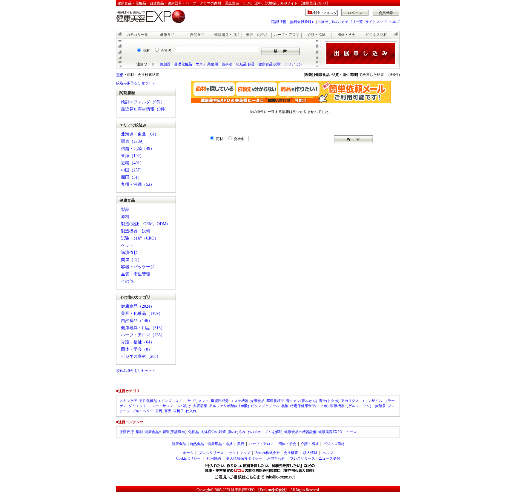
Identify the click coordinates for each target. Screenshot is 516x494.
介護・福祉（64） (137, 342)
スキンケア (128, 401)
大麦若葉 (200, 406)
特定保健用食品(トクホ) (309, 406)
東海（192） (132, 156)
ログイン (355, 13)
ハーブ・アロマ (286, 35)
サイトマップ (376, 22)
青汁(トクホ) (329, 401)
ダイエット (137, 406)
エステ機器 (239, 401)
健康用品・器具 (220, 444)
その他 (127, 281)
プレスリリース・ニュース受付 (315, 458)
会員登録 (386, 13)
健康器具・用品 (226, 35)
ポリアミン (293, 64)
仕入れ (191, 411)
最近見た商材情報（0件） (145, 109)
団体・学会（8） (136, 349)
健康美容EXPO (243, 490)
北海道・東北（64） (140, 134)
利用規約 (214, 458)
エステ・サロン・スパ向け (169, 406)
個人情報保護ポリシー (244, 458)
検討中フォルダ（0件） (143, 102)
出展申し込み (328, 22)
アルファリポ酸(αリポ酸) (229, 406)
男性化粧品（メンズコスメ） (162, 401)
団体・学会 (346, 35)
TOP (119, 75)
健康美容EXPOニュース (337, 432)
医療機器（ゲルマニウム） (351, 406)
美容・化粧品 (257, 35)
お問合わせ (276, 458)
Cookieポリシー (188, 458)
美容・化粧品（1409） (142, 313)
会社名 (166, 50)
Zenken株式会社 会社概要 (276, 453)
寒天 (167, 411)
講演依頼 (129, 252)
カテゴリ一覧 (352, 22)
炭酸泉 (380, 406)
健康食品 (167, 35)
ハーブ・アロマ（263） (143, 335)
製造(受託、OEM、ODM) (144, 224)
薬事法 (227, 64)
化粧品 (193, 432)
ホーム (188, 453)
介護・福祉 (316, 35)
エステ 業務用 (207, 64)
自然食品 (197, 35)
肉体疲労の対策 (213, 432)
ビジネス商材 (376, 35)
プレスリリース (211, 453)
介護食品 (257, 401)
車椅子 (178, 411)
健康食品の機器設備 (300, 432)
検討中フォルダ (324, 13)
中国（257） (132, 170)
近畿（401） (132, 163)
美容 (240, 444)
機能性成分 (220, 401)
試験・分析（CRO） (140, 238)
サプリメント (198, 401)
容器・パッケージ (137, 267)
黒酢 (284, 406)
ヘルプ (394, 22)
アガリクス (350, 401)
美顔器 (165, 64)
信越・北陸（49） (137, 148)
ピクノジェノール (265, 406)
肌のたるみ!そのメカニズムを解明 (255, 432)
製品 (125, 209)
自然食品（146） (136, 320)
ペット (127, 245)
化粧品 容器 (245, 64)
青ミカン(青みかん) (301, 401)
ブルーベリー (142, 411)
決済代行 (126, 432)
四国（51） (131, 177)
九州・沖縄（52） (137, 184)
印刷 (139, 432)
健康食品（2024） (137, 306)
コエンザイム (371, 401)
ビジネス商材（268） (141, 356)
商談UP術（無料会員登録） (293, 22)
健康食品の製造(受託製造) (165, 432)
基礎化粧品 (183, 64)
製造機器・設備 (135, 231)
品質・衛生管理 (135, 274)
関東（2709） (133, 141)
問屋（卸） (131, 259)
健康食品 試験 (269, 64)
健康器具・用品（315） (143, 328)
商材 (146, 50)
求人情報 (310, 453)
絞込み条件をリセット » (135, 83)
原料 (125, 216)
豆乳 (158, 411)
